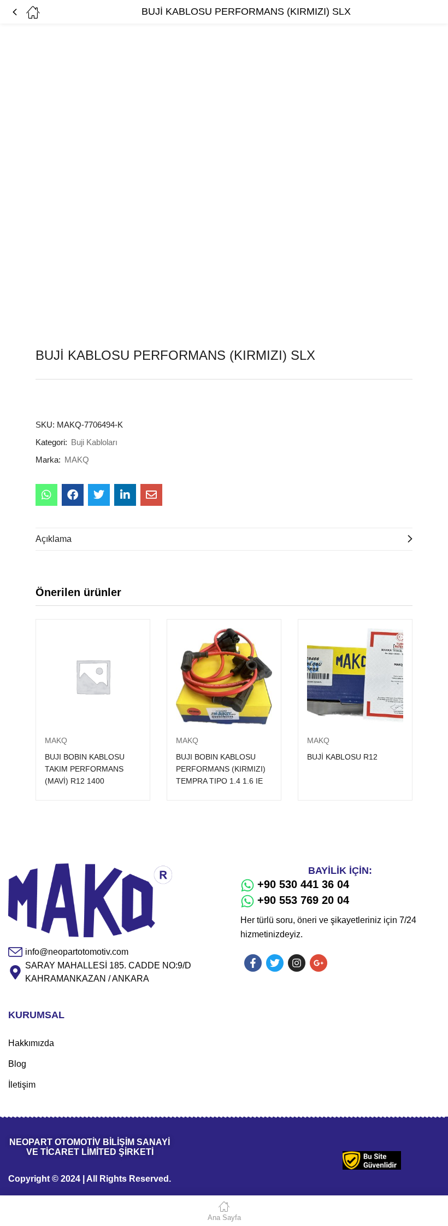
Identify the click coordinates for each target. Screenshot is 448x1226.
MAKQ (76, 459)
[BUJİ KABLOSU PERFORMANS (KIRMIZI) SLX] (46, 495)
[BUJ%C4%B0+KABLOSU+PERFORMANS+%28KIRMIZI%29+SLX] (99, 495)
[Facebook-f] (253, 963)
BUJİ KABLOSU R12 (342, 756)
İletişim (22, 1084)
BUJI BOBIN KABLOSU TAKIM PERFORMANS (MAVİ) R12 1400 (85, 768)
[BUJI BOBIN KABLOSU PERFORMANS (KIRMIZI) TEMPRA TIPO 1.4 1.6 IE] (224, 676)
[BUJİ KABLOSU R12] (355, 676)
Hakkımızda (31, 1043)
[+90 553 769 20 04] (247, 901)
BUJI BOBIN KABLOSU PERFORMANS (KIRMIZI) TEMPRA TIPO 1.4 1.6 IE (221, 768)
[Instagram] (296, 963)
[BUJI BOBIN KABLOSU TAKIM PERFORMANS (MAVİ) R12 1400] (93, 676)
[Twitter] (275, 963)
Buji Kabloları (94, 442)
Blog (17, 1064)
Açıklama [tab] (54, 539)
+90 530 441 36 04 (303, 884)
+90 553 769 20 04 (303, 900)
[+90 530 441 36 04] (247, 885)
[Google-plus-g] (318, 963)
